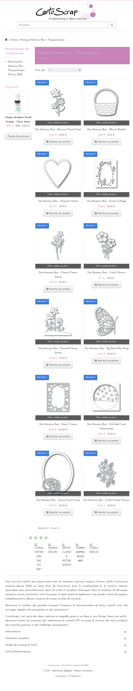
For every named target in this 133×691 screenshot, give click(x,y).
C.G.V (47, 670)
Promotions (11, 87)
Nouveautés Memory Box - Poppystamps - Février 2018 (17, 68)
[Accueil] (6, 39)
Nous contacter (83, 670)
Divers (14, 40)
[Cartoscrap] (66, 3)
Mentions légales (62, 670)
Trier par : (41, 70)
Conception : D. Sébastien (68, 676)
